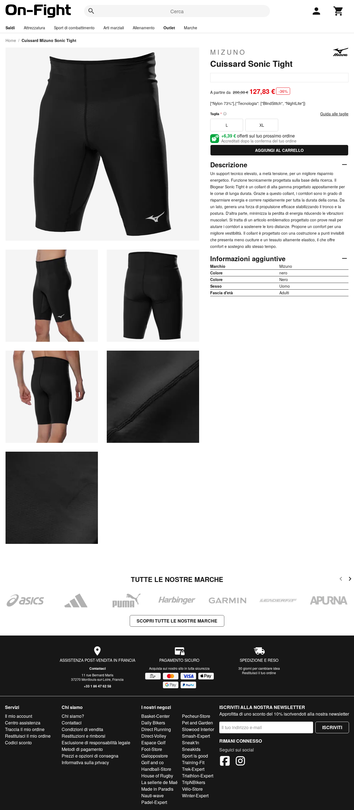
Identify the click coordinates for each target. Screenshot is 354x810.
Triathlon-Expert (197, 775)
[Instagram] (240, 761)
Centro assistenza (22, 722)
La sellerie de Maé (159, 782)
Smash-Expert (196, 736)
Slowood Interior (198, 729)
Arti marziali (113, 27)
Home (11, 40)
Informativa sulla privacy (85, 762)
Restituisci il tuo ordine (259, 672)
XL (261, 125)
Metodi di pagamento (82, 749)
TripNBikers (193, 782)
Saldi (10, 27)
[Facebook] (224, 761)
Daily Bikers (153, 722)
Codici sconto (18, 742)
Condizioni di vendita (82, 729)
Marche (190, 27)
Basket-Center (155, 716)
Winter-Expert (195, 795)
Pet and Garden (197, 722)
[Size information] (225, 114)
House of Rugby (157, 775)
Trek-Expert (193, 769)
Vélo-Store (192, 789)
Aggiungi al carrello (279, 150)
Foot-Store (151, 749)
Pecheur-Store (196, 716)
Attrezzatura (34, 27)
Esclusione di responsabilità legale (96, 742)
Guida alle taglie (334, 114)
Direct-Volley (153, 736)
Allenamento (144, 27)
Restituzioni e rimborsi (83, 736)
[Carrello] (338, 11)
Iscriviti (332, 727)
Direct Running (156, 729)
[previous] (341, 579)
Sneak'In (190, 742)
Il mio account (18, 716)
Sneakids (191, 749)
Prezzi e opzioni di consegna (90, 756)
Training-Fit (193, 762)
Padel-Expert (154, 802)
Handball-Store (156, 769)
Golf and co (152, 762)
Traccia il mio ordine (25, 729)
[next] (350, 579)
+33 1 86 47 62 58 (97, 686)
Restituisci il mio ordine (28, 736)
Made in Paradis (157, 789)
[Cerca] (91, 11)
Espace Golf (153, 742)
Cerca (177, 11)
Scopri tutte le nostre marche (177, 621)
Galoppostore (154, 756)
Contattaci (97, 668)
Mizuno (228, 51)
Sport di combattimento (74, 27)
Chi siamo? (73, 716)
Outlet (169, 27)
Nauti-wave (152, 795)
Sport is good (195, 756)
